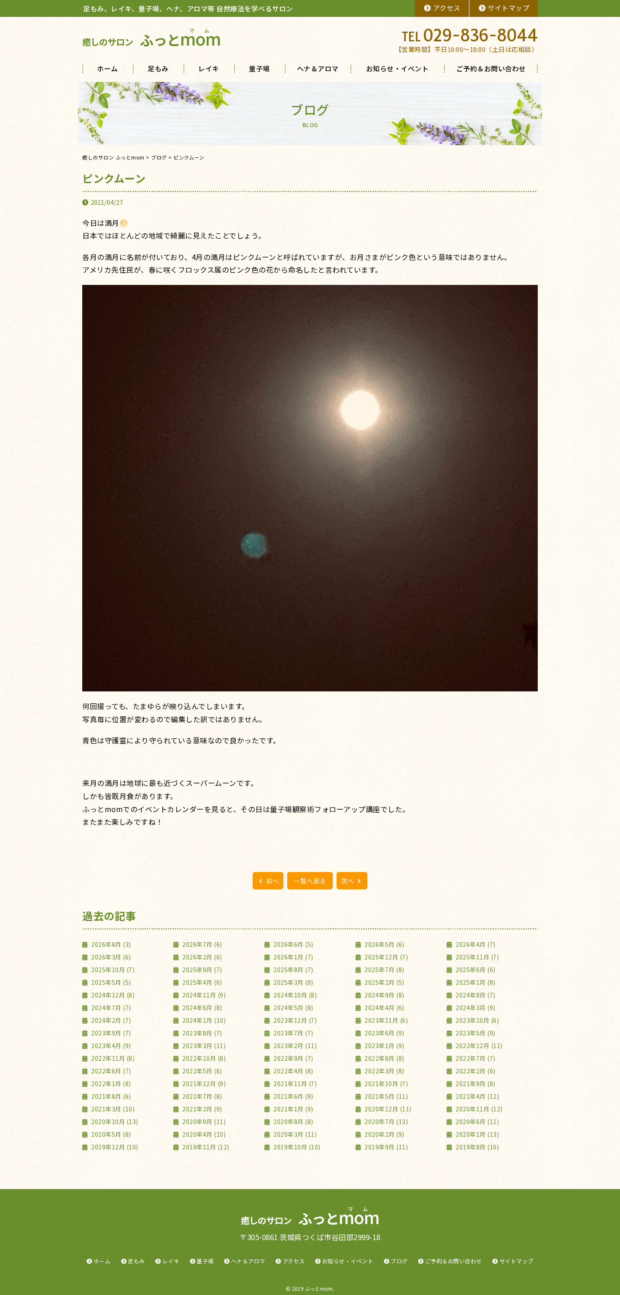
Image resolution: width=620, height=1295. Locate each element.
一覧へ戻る (310, 880)
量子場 (259, 68)
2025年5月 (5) (110, 982)
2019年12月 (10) (114, 1147)
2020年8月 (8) (292, 1121)
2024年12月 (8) (112, 995)
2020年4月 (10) (203, 1134)
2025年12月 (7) (385, 957)
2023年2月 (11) (294, 1045)
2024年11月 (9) (203, 995)
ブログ (399, 1261)
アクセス (447, 8)
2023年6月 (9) (383, 1033)
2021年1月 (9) (292, 1109)
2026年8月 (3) (110, 944)
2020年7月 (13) (385, 1121)
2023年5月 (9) (475, 1033)
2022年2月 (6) (475, 1071)
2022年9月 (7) (292, 1058)
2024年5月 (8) (292, 1007)
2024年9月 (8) (383, 995)
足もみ (158, 68)
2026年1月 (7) (292, 957)
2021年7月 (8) (201, 1096)
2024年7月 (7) (110, 1007)
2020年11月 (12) (478, 1109)
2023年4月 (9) (110, 1045)
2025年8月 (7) (292, 969)
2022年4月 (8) (292, 1071)
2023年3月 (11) (203, 1045)
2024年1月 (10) (203, 1020)
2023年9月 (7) (110, 1033)
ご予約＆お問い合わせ (491, 68)
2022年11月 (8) (112, 1058)
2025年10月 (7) (112, 969)
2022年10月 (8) (203, 1058)
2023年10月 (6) (476, 1020)
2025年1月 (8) (475, 982)
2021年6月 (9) (292, 1096)
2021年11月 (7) (294, 1083)
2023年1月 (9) (383, 1045)
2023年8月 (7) (201, 1033)
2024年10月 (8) (294, 995)
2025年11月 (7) (476, 957)
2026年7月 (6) (201, 944)
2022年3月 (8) (383, 1071)
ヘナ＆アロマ (318, 68)
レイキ (208, 68)
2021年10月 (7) (385, 1083)
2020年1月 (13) (476, 1134)
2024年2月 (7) (110, 1020)
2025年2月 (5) (383, 982)
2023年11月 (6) (385, 1020)
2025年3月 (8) (292, 982)
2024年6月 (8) (201, 1007)
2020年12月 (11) (387, 1109)
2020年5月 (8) (110, 1134)
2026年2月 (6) (201, 957)
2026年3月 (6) (110, 957)
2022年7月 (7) (475, 1058)
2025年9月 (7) (201, 969)
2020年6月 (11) (476, 1121)
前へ (271, 880)
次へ (348, 880)
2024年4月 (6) (383, 1007)
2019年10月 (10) (296, 1147)
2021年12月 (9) (203, 1083)
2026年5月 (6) (383, 944)
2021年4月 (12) (476, 1096)
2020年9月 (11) (203, 1121)
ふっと (151, 40)
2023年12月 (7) (294, 1020)
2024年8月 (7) (475, 995)
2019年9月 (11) (385, 1147)
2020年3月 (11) (294, 1134)
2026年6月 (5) (292, 944)
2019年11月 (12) (205, 1147)
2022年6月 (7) (110, 1071)
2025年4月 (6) (201, 982)
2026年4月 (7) (475, 944)
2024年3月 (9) (475, 1007)
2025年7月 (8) (383, 969)
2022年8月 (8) (383, 1058)
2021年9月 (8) (475, 1083)
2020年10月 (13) (114, 1121)
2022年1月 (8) (110, 1083)
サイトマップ (508, 8)
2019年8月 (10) (476, 1147)
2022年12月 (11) (478, 1045)
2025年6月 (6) (475, 969)
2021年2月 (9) (201, 1109)
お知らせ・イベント (397, 68)
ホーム (107, 68)
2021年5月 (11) (385, 1096)
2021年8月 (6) (110, 1096)
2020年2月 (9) (383, 1134)
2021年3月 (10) (112, 1109)
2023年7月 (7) (292, 1033)
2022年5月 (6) (201, 1071)
